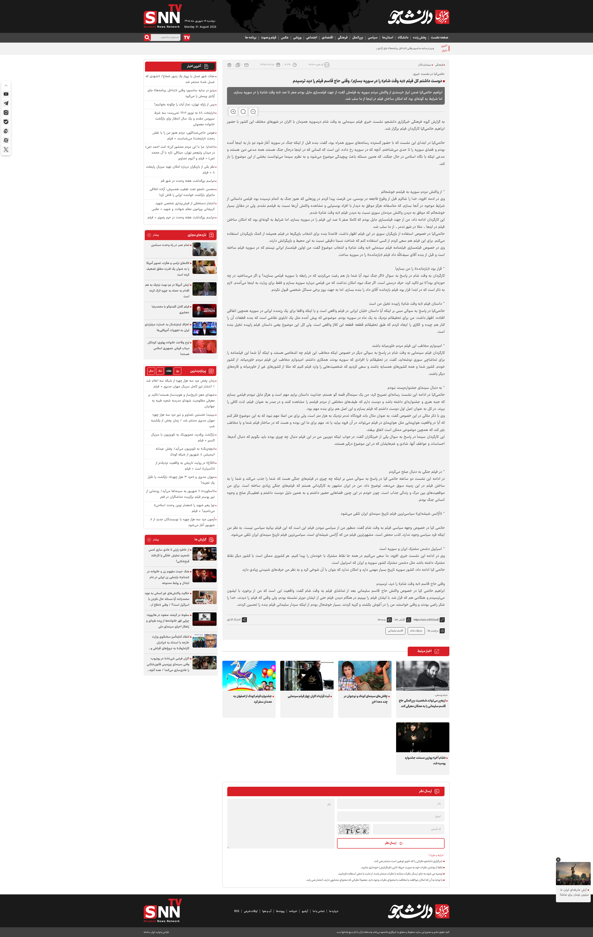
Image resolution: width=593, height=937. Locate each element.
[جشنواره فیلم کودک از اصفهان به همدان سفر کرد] (249, 676)
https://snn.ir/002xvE (426, 619)
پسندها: (381, 619)
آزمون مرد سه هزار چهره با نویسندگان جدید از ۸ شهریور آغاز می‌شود (182, 522)
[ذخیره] (238, 65)
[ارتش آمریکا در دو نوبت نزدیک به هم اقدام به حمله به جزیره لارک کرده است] (204, 289)
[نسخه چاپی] (229, 65)
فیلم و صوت (268, 38)
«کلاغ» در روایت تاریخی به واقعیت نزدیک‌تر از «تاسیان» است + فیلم (185, 466)
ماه (160, 371)
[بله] (6, 122)
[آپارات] (6, 140)
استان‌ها (387, 38)
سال (151, 371)
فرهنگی (343, 38)
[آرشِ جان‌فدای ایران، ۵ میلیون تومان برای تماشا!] (573, 874)
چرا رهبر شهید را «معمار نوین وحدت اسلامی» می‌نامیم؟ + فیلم (184, 508)
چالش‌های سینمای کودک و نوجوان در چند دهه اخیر (366, 699)
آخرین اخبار (194, 66)
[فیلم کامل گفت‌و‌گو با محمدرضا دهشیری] (204, 311)
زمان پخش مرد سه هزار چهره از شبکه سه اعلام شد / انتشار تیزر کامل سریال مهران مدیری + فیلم (180, 384)
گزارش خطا (399, 619)
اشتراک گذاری (234, 619)
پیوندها (280, 911)
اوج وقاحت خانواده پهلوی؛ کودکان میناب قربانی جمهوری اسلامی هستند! (168, 348)
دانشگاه (403, 38)
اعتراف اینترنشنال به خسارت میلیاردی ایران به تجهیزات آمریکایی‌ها (167, 327)
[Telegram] (6, 103)
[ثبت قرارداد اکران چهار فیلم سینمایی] (307, 676)
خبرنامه (293, 911)
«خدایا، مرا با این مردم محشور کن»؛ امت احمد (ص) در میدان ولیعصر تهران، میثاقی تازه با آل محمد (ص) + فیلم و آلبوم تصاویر (180, 153)
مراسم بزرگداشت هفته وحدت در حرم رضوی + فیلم (181, 218)
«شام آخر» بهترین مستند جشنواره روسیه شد (425, 760)
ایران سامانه (149, 932)
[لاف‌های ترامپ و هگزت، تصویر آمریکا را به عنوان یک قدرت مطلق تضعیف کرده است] (204, 267)
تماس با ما (319, 911)
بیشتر (153, 235)
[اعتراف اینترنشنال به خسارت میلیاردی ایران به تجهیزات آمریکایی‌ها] (204, 328)
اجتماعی (311, 38)
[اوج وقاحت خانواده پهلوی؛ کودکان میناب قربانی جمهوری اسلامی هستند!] (204, 347)
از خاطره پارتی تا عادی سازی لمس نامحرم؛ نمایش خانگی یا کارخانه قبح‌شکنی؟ (168, 555)
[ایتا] (6, 131)
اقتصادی (327, 38)
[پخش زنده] (186, 37)
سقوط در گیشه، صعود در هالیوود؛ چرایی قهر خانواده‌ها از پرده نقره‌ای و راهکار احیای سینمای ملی (167, 621)
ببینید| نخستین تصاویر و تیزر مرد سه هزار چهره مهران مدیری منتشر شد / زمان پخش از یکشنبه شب (183, 420)
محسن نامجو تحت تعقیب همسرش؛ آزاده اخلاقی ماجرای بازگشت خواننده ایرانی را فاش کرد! (182, 192)
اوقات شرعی (251, 911)
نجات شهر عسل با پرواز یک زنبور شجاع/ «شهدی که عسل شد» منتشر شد (180, 79)
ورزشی (297, 38)
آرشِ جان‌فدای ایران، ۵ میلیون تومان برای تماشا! (574, 892)
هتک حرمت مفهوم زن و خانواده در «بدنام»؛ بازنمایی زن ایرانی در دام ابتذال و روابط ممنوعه (168, 577)
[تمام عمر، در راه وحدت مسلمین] (204, 249)
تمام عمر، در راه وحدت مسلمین (170, 245)
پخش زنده (419, 38)
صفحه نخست (439, 38)
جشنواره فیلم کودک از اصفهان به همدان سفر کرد (252, 699)
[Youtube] (6, 94)
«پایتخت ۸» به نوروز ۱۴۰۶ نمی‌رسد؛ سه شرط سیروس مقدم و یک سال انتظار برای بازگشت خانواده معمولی (184, 119)
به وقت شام (416, 630)
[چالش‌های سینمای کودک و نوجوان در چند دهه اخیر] (364, 676)
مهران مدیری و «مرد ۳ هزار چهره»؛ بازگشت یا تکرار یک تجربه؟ (181, 480)
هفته (168, 371)
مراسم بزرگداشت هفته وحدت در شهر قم (188, 181)
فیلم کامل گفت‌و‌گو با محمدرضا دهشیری (170, 309)
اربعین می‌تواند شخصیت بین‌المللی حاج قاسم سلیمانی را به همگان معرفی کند (422, 703)
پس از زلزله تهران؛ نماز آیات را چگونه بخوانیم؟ (184, 105)
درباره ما (333, 911)
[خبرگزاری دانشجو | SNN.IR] (418, 16)
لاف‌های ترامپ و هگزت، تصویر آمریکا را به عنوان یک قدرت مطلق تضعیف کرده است (167, 269)
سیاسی (373, 38)
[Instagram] (6, 113)
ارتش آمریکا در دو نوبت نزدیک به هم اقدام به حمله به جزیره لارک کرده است (167, 290)
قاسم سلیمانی (395, 630)
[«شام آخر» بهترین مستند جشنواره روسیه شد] (422, 737)
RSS (236, 911)
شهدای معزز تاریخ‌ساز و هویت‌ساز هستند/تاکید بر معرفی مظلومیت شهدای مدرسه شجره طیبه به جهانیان (181, 401)
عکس (285, 38)
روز (177, 371)
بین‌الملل (357, 38)
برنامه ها (250, 38)
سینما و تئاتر (424, 65)
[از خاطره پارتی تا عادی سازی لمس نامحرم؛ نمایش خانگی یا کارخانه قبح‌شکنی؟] (204, 554)
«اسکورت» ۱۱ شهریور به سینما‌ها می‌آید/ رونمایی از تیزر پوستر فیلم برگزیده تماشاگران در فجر (180, 494)
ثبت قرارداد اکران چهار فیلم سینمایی (309, 696)
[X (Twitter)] (6, 150)
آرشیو (305, 911)
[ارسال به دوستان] (246, 65)
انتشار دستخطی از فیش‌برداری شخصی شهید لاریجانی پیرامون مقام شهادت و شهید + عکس (183, 206)
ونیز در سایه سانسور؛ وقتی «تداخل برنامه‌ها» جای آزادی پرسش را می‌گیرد (397, 48)
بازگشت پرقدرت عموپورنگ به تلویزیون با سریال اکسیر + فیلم (183, 438)
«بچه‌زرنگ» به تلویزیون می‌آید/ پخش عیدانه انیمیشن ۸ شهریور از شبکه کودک (185, 452)
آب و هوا (266, 911)
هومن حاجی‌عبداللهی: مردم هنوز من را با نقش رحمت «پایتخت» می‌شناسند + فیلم (183, 136)
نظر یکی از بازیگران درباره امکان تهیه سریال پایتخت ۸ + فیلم (180, 170)
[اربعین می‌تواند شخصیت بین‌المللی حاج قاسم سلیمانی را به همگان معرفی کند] (422, 676)
